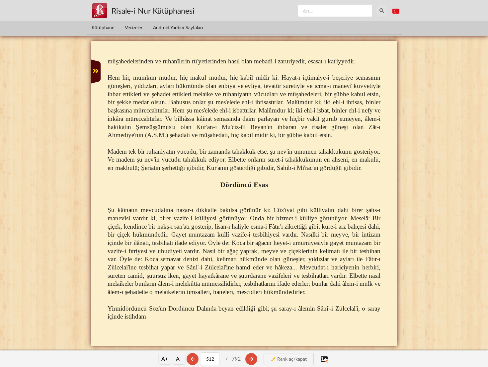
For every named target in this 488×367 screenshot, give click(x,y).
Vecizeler (133, 27)
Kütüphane (103, 27)
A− (179, 358)
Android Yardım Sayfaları (178, 27)
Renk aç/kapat (291, 359)
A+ (164, 358)
